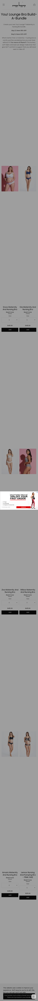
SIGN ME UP (23, 507)
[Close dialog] (37, 492)
